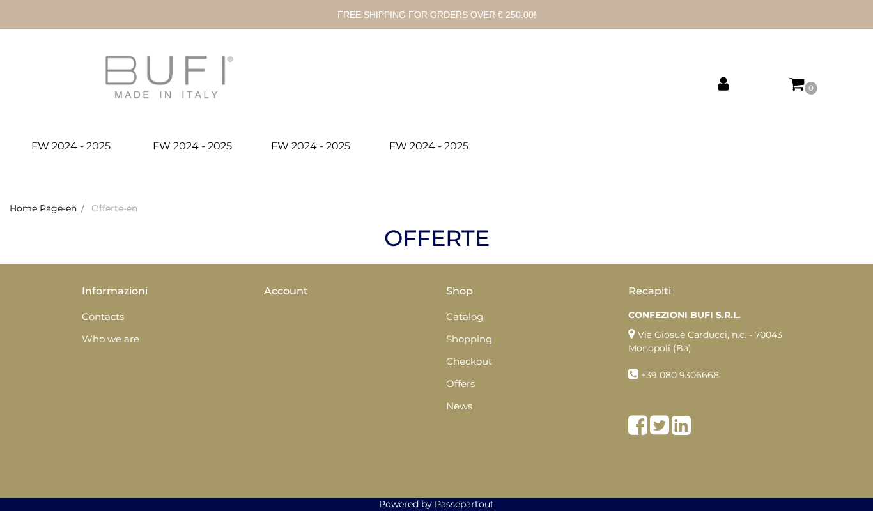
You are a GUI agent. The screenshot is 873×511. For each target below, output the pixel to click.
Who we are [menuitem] (110, 339)
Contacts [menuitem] (103, 316)
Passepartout (464, 504)
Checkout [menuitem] (469, 361)
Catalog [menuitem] (464, 316)
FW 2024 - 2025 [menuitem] (71, 146)
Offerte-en (114, 208)
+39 (650, 375)
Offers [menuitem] (460, 384)
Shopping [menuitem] (469, 339)
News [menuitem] (459, 406)
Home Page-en (43, 208)
